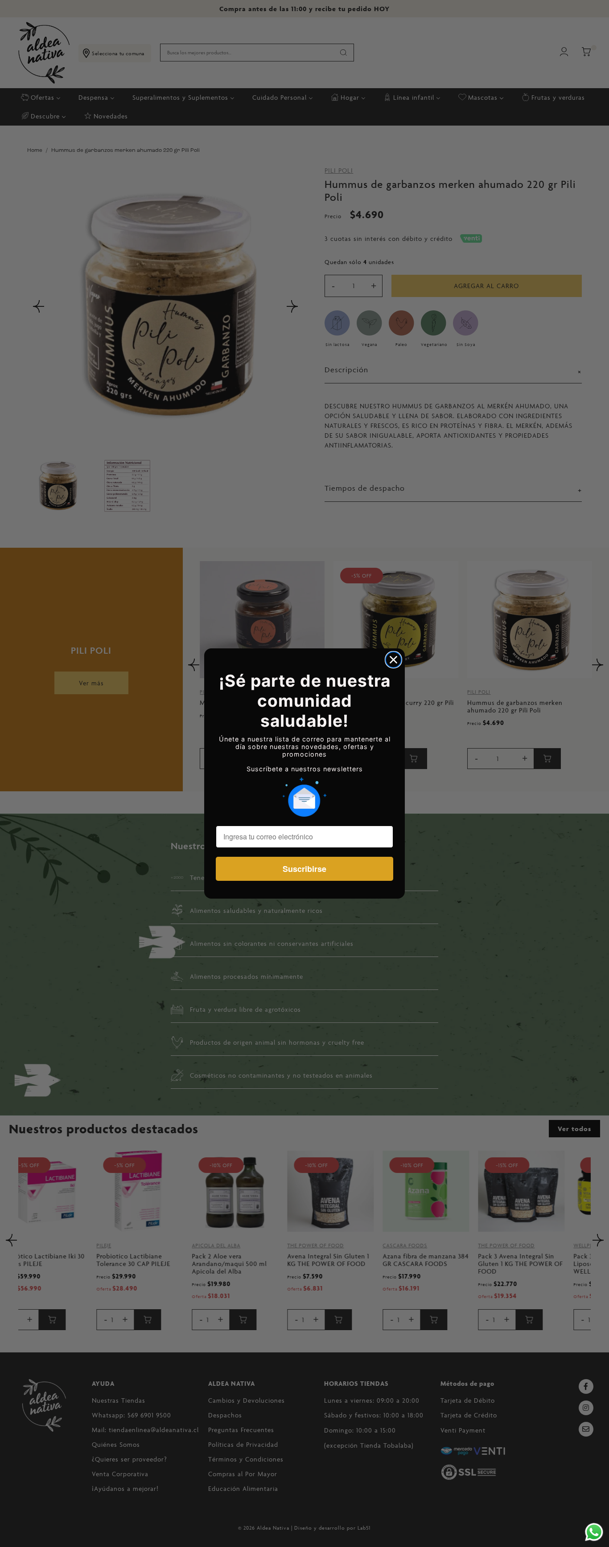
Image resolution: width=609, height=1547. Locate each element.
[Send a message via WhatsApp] (594, 1532)
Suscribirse (304, 869)
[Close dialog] (393, 660)
